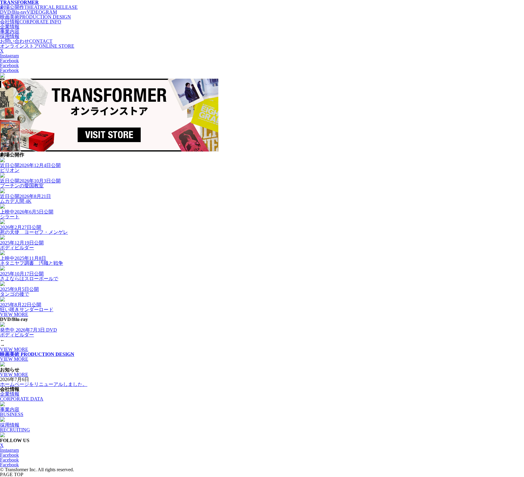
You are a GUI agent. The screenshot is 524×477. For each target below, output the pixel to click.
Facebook (9, 60)
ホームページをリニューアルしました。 (43, 384)
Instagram (9, 55)
